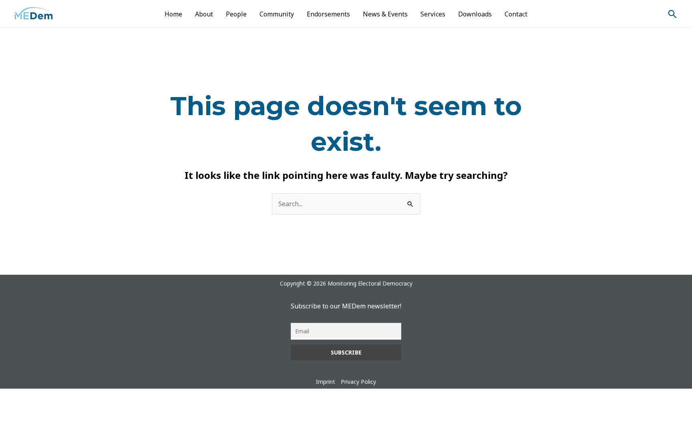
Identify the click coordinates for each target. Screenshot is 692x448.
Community (277, 14)
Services (432, 14)
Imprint (325, 381)
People (236, 14)
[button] (672, 14)
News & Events (385, 14)
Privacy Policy (358, 381)
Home (173, 14)
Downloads (475, 14)
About (204, 14)
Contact (516, 14)
